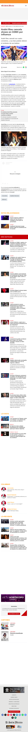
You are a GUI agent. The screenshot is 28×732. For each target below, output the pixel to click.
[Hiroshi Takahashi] (3, 496)
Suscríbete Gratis (14, 613)
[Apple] (13, 718)
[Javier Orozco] (3, 503)
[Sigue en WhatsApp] (24, 67)
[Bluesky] (20, 715)
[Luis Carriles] (3, 489)
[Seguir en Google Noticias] (26, 67)
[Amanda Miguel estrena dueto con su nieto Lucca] (5, 294)
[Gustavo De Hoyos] (3, 509)
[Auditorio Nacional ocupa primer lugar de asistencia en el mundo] (5, 226)
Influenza (4, 199)
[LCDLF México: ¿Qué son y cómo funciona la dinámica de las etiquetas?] (5, 327)
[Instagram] (11, 715)
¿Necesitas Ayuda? (14, 711)
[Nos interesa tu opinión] (14, 690)
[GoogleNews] (25, 715)
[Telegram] (17, 715)
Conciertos (4, 195)
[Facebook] (2, 715)
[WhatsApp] (23, 715)
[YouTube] (8, 715)
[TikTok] (14, 715)
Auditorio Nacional (14, 195)
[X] (5, 715)
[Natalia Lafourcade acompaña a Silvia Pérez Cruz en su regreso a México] (5, 365)
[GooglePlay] (15, 718)
